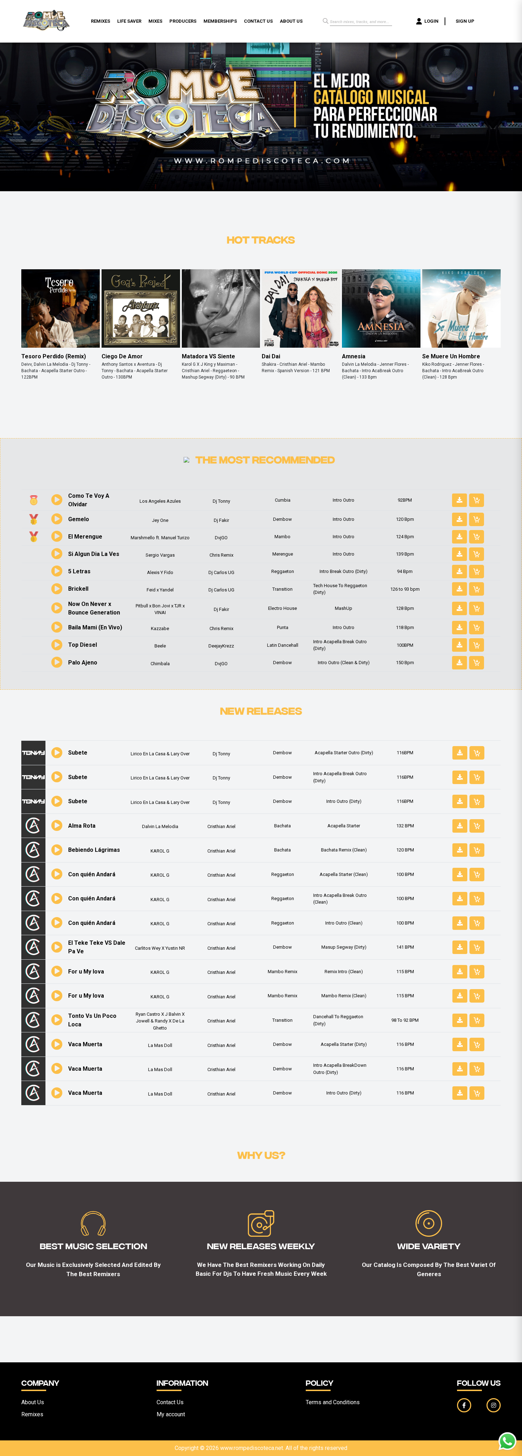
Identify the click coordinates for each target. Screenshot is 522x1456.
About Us (32, 1402)
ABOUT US (291, 21)
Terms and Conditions (333, 1402)
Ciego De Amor (122, 356)
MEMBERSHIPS (220, 21)
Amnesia (353, 356)
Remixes (32, 1414)
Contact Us (170, 1402)
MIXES (155, 21)
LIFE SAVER (129, 21)
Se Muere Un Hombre (451, 356)
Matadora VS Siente (208, 356)
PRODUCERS (182, 21)
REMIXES (100, 21)
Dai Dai (271, 356)
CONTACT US (258, 21)
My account (171, 1414)
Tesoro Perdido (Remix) (53, 356)
